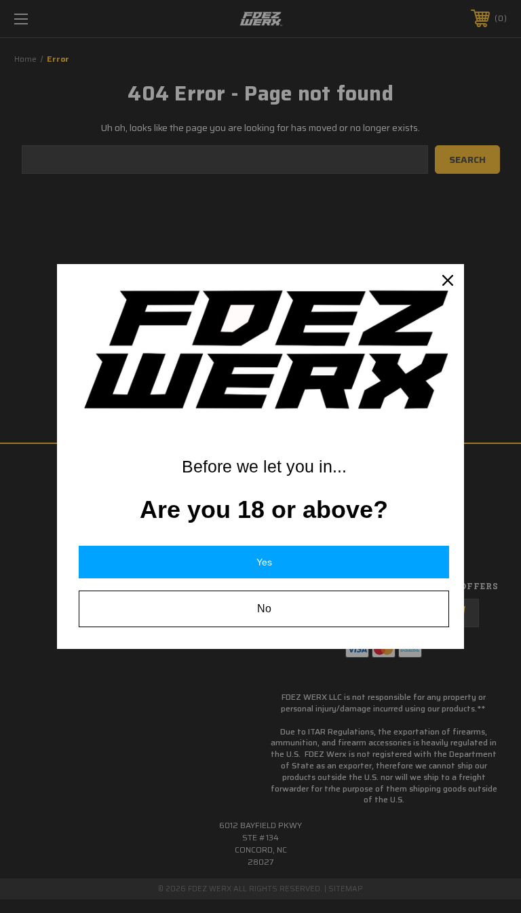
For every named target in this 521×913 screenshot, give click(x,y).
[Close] (447, 280)
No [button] (264, 608)
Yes (264, 562)
